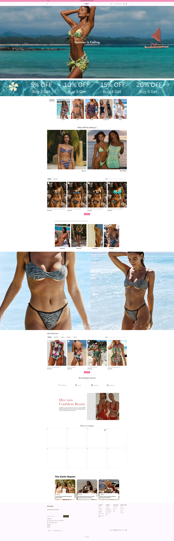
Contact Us (100, 508)
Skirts (121, 506)
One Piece (114, 508)
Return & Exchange (108, 509)
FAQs (106, 515)
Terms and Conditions (100, 512)
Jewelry (121, 511)
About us (99, 506)
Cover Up (121, 509)
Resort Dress (122, 508)
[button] (47, 3)
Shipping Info (108, 508)
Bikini (114, 509)
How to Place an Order (108, 513)
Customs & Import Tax (101, 514)
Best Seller (123, 171)
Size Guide (107, 506)
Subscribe (66, 516)
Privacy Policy (100, 509)
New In (84, 171)
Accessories (122, 512)
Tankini (114, 511)
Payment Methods (108, 511)
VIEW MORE (87, 214)
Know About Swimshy (112, 416)
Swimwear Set (115, 506)
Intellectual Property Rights (101, 516)
